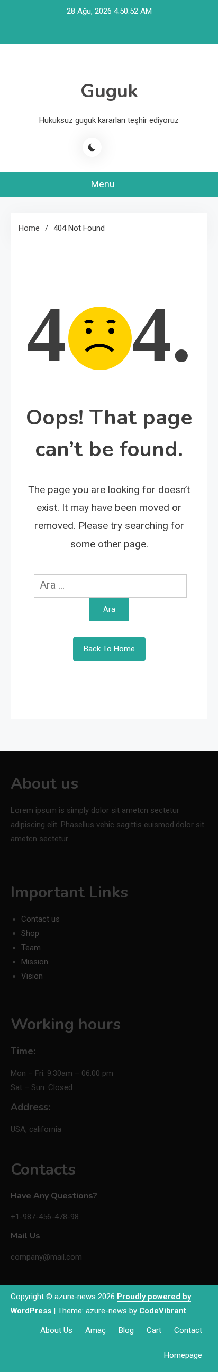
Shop (30, 933)
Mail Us (25, 1236)
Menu (104, 184)
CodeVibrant (162, 1311)
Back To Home (109, 649)
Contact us (40, 919)
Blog (126, 1330)
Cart (154, 1330)
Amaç (95, 1330)
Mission (34, 962)
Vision (32, 976)
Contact (188, 1330)
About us (56, 1330)
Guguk (109, 91)
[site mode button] (92, 147)
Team (31, 947)
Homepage (183, 1355)
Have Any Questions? (54, 1195)
